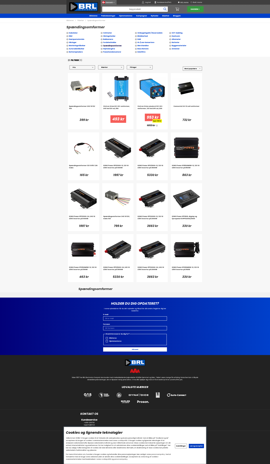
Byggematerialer (179, 45)
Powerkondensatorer (112, 52)
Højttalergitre (109, 49)
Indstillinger (181, 446)
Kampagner (141, 16)
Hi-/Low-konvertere (145, 42)
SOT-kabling (177, 33)
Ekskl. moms (197, 2)
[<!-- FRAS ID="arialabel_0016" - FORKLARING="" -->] (157, 125)
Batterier (175, 42)
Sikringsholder (109, 36)
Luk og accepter (196, 446)
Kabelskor (73, 33)
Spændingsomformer (96, 20)
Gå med (135, 349)
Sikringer (72, 42)
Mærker (165, 16)
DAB (139, 39)
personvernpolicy (158, 454)
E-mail (105, 314)
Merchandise (143, 45)
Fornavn (106, 324)
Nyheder (154, 16)
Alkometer (176, 39)
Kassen (194, 9)
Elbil (70, 36)
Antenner (176, 49)
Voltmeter (107, 33)
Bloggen (177, 16)
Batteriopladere (76, 52)
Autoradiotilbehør (76, 49)
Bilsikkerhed (142, 36)
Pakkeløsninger (108, 16)
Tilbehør (80, 20)
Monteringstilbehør (77, 45)
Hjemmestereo (125, 16)
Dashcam (176, 36)
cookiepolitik (122, 440)
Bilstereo (93, 16)
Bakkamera (108, 39)
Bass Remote (142, 49)
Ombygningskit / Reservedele (149, 33)
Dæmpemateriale (76, 39)
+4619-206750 (89, 423)
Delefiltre (141, 52)
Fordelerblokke (109, 42)
